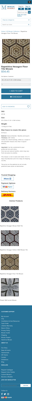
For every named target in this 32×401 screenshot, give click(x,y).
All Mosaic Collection (13, 31)
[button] (29, 2)
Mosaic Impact (5, 337)
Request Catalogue (7, 370)
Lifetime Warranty (7, 326)
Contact (3, 357)
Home (3, 31)
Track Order (5, 323)
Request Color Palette (8, 372)
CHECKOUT (17, 97)
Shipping (4, 335)
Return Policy (5, 328)
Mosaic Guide (5, 333)
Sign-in (27, 6)
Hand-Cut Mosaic (6, 340)
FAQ (2, 319)
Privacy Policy (5, 330)
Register (21, 6)
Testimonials (5, 352)
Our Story (4, 348)
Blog (2, 362)
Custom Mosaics (6, 374)
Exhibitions (4, 359)
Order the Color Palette (22, 15)
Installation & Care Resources (10, 321)
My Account (5, 316)
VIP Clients (4, 355)
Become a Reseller (7, 377)
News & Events (6, 350)
